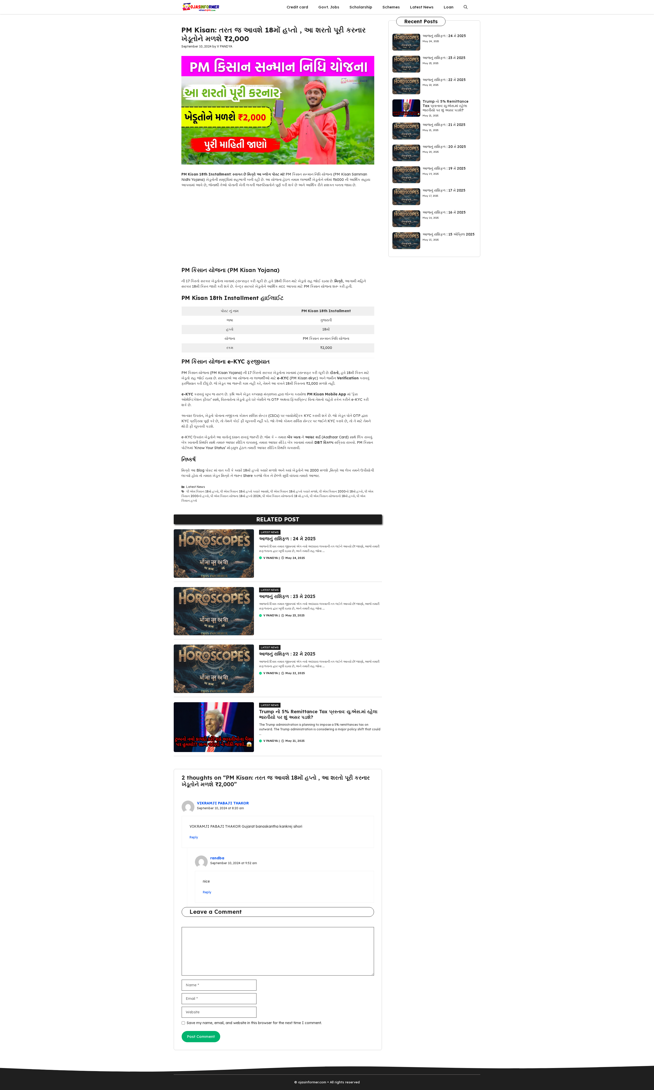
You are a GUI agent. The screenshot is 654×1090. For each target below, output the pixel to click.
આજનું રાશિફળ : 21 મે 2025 (444, 124)
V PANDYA (270, 558)
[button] (466, 7)
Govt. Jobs (328, 7)
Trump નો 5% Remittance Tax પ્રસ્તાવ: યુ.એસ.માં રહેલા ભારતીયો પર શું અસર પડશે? (318, 714)
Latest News (422, 7)
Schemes (391, 7)
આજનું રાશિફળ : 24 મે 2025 (287, 539)
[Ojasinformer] (200, 7)
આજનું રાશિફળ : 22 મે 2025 (287, 654)
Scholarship (360, 7)
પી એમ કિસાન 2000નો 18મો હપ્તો (341, 491)
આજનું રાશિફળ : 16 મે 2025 (444, 212)
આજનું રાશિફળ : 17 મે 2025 (444, 190)
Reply (194, 837)
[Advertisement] (277, 229)
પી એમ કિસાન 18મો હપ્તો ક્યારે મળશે (293, 491)
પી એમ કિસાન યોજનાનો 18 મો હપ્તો (285, 496)
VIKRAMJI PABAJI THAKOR (223, 803)
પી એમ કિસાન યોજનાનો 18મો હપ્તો (332, 496)
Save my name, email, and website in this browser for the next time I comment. (254, 1023)
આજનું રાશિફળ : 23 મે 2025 (287, 596)
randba (217, 858)
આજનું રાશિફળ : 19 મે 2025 (444, 168)
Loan (448, 7)
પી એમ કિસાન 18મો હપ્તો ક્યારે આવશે (244, 491)
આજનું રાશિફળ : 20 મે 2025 (444, 146)
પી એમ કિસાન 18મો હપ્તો (202, 491)
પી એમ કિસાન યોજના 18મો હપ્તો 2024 (235, 496)
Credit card (297, 7)
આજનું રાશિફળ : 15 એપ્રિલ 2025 (449, 234)
